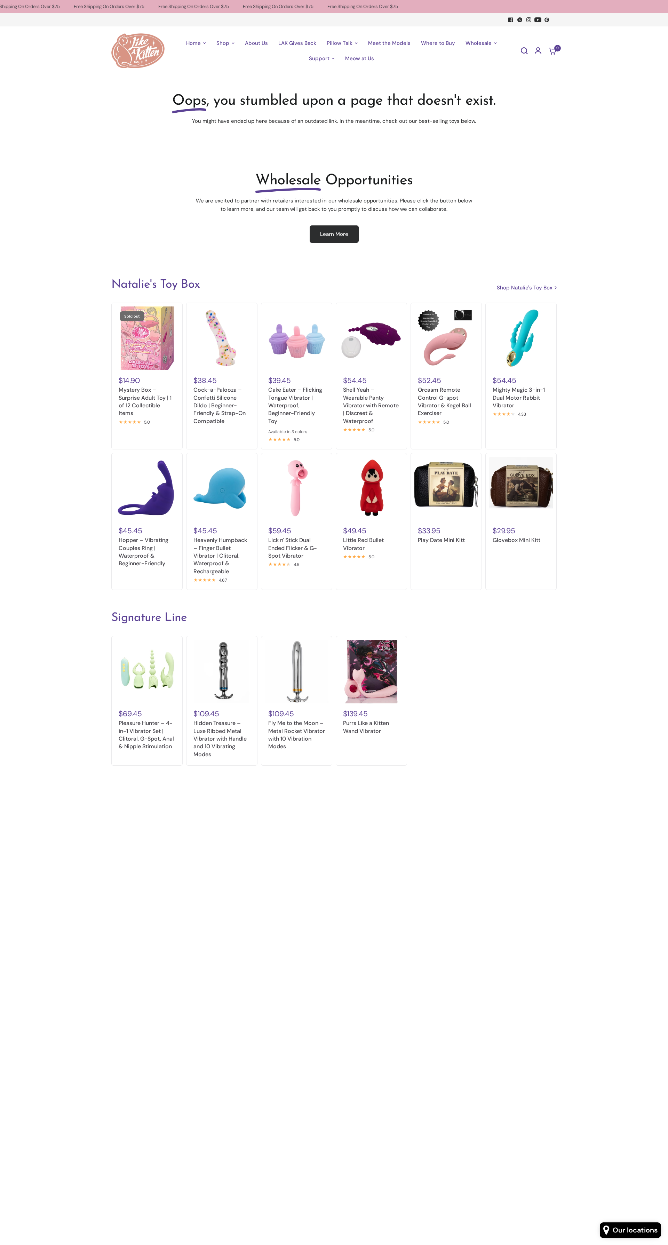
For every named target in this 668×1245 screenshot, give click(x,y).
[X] (519, 19)
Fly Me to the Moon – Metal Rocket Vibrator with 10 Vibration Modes (296, 734)
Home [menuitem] (193, 43)
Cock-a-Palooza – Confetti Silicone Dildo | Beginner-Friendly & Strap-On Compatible (219, 405)
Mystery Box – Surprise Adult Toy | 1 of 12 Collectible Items (145, 401)
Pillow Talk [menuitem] (339, 43)
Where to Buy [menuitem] (438, 43)
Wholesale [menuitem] (479, 43)
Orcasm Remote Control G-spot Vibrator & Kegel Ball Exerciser (444, 401)
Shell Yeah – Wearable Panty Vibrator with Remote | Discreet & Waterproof (371, 405)
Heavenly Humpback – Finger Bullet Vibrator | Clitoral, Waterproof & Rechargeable (220, 555)
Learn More (334, 234)
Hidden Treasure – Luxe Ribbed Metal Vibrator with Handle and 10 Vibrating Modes (220, 738)
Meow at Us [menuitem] (359, 58)
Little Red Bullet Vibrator (363, 543)
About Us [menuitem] (256, 43)
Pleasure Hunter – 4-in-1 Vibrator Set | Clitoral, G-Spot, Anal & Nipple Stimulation (146, 734)
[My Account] (538, 50)
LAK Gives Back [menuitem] (297, 43)
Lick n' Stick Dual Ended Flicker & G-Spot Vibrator (292, 547)
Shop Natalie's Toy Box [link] (524, 287)
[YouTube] (537, 19)
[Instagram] (528, 19)
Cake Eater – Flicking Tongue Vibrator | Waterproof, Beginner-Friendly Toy (295, 405)
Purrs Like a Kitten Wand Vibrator (366, 726)
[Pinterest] (546, 19)
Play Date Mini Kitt (441, 540)
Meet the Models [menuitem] (389, 43)
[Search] (524, 50)
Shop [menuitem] (222, 43)
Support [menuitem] (319, 58)
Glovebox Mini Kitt (516, 540)
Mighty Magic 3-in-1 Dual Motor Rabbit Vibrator (519, 397)
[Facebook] (510, 19)
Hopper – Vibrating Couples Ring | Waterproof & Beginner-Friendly (143, 551)
